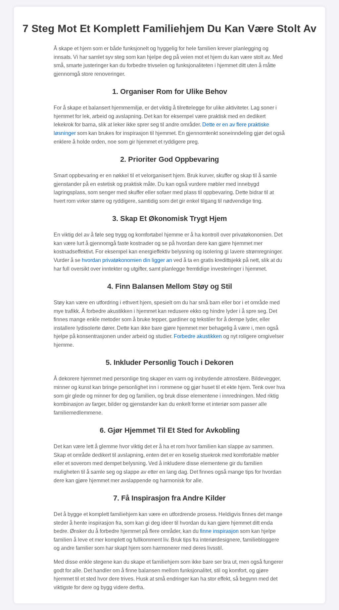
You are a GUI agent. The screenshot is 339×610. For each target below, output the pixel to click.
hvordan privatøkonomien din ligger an (127, 260)
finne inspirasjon (219, 531)
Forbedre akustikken (198, 336)
